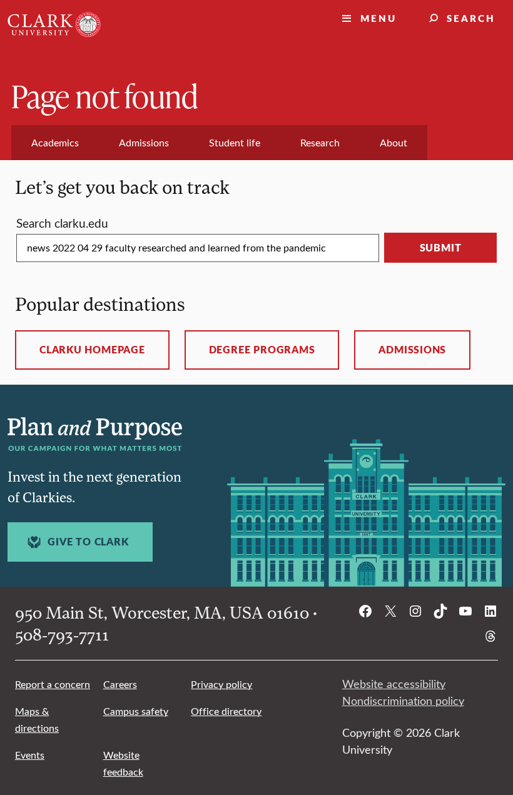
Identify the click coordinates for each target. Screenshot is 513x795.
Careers (120, 684)
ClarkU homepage (92, 350)
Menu (378, 17)
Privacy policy (221, 684)
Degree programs (262, 350)
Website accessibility (393, 683)
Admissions (412, 350)
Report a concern (52, 684)
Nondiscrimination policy (403, 700)
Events (29, 754)
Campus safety (135, 710)
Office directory (226, 710)
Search (471, 17)
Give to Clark (88, 542)
